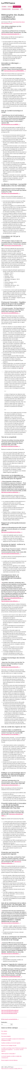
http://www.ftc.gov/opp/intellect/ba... (10, 1019)
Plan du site (4, 1068)
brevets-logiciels (17, 6)
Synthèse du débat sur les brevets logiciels (10, 1043)
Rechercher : (4, 1022)
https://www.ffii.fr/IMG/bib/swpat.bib (9, 1013)
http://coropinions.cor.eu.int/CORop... (10, 734)
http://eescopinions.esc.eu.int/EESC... (10, 124)
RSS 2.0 (20, 1068)
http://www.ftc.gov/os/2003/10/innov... (10, 313)
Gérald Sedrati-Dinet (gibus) (19, 21)
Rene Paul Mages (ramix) (6, 23)
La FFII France (8, 3)
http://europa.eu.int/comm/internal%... (13, 245)
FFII (21, 9)
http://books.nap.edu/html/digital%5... (10, 193)
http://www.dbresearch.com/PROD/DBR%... (14, 70)
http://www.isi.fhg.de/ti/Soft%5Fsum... (13, 598)
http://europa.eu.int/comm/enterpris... (10, 785)
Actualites (4, 6)
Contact (16, 1068)
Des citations (4, 1031)
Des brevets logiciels (6, 1036)
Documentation (15, 9)
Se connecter (10, 1068)
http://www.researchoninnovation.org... (10, 34)
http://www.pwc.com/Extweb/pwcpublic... (11, 976)
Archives (10, 6)
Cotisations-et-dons (6, 9)
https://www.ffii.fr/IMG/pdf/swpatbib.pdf (9, 1010)
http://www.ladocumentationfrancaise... (10, 553)
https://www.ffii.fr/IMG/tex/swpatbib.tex (9, 1011)
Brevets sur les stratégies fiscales (8, 1045)
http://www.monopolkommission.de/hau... (11, 532)
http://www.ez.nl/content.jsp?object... (10, 446)
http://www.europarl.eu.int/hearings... (10, 492)
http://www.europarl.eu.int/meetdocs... (10, 922)
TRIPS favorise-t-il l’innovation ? (8, 1053)
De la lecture (4, 1033)
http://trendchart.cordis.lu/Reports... (9, 601)
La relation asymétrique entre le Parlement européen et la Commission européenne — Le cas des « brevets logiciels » (14, 1049)
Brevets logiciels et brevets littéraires (9, 1060)
